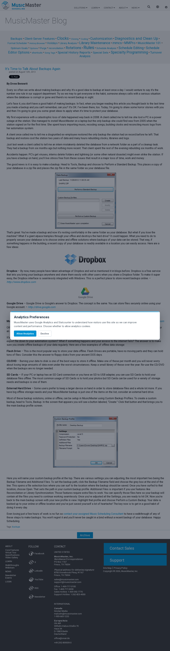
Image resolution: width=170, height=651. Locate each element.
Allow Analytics (25, 333)
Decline (45, 333)
